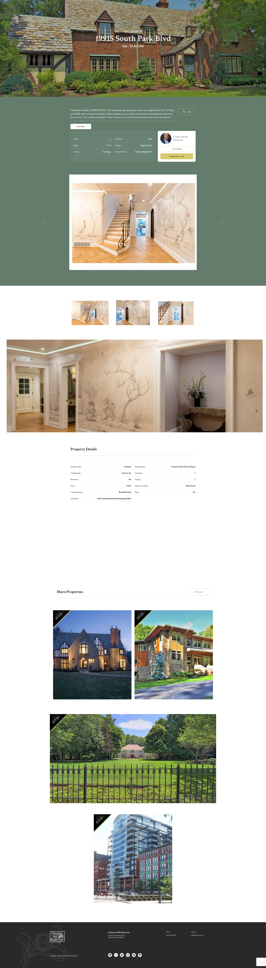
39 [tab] (192, 272)
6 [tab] (101, 272)
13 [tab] (120, 272)
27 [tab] (159, 272)
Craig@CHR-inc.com (176, 156)
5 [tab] (98, 272)
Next (221, 222)
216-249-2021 (176, 149)
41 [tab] (198, 272)
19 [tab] (137, 272)
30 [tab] (167, 272)
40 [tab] (195, 272)
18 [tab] (134, 272)
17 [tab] (131, 272)
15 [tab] (126, 272)
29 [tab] (164, 272)
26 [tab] (156, 272)
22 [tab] (145, 272)
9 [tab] (109, 272)
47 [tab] (214, 272)
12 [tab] (117, 272)
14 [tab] (123, 272)
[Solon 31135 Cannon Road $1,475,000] (174, 654)
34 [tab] (178, 272)
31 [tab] (170, 272)
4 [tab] (95, 272)
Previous (44, 222)
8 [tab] (106, 272)
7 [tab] (104, 272)
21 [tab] (142, 272)
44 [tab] (206, 272)
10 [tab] (112, 272)
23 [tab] (148, 272)
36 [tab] (184, 272)
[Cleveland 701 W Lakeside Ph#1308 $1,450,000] (133, 858)
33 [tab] (176, 272)
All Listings (198, 592)
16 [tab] (128, 272)
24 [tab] (151, 272)
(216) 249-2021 (171, 935)
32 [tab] (173, 272)
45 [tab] (209, 272)
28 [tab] (162, 272)
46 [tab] (212, 272)
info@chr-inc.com (197, 935)
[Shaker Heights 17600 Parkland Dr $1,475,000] (92, 654)
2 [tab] (90, 272)
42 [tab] (201, 272)
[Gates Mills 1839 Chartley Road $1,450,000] (133, 758)
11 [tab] (115, 272)
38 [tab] (189, 272)
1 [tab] (87, 272)
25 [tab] (153, 272)
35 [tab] (181, 272)
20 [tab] (140, 272)
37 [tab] (187, 272)
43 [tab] (203, 272)
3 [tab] (92, 272)
